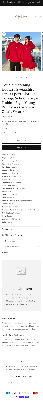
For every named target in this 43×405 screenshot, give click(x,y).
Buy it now (21, 147)
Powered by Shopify (26, 401)
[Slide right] (26, 77)
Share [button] (6, 253)
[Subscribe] (35, 382)
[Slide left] (16, 77)
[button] (2, 16)
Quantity (4, 128)
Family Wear (18, 401)
